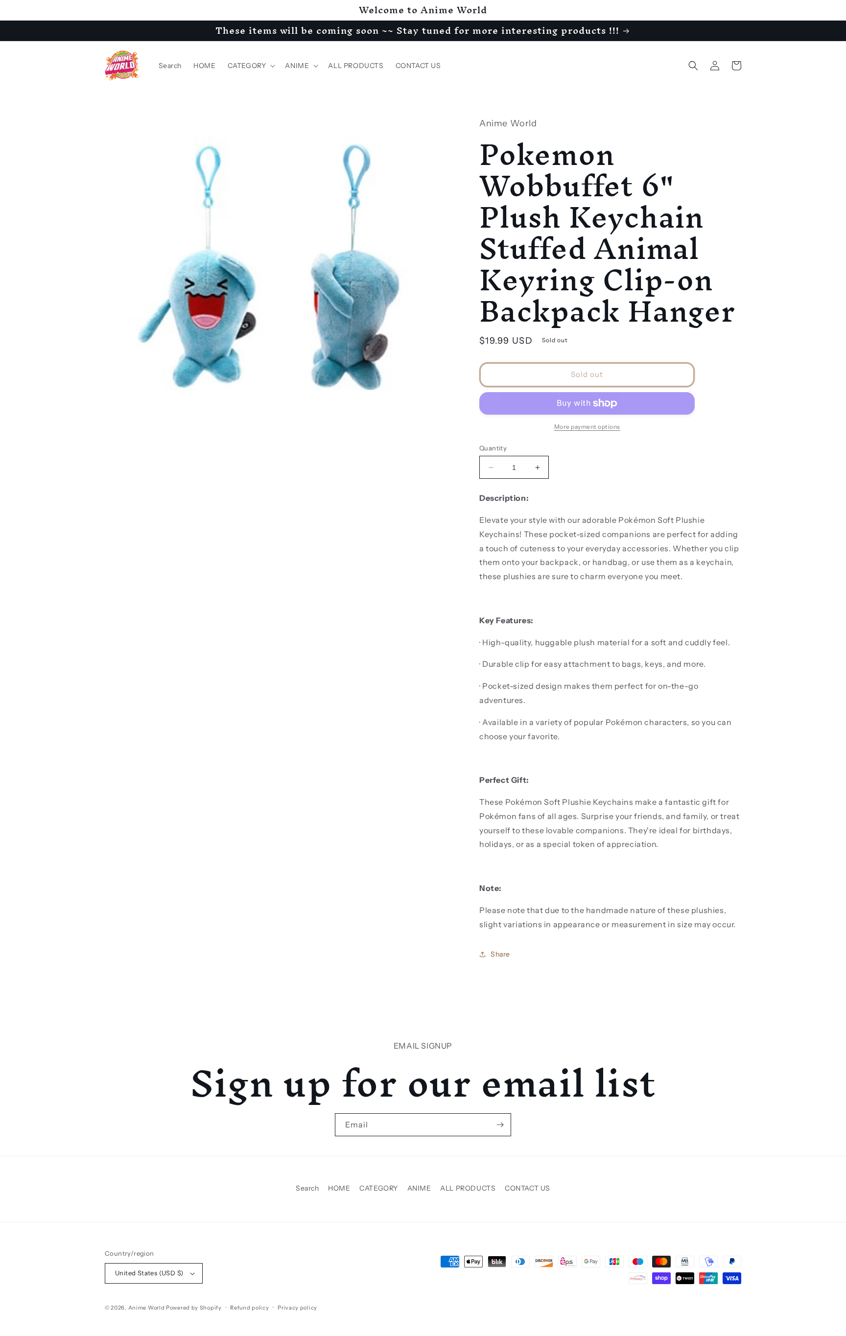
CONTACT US (527, 1188)
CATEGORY (378, 1188)
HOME (339, 1188)
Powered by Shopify (194, 1307)
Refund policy (249, 1307)
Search (307, 1188)
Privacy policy (297, 1307)
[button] (251, 65)
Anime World (146, 1307)
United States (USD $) (149, 1273)
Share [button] (500, 954)
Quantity (493, 448)
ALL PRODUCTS (467, 1188)
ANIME (419, 1188)
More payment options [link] (587, 426)
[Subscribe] (500, 1124)
